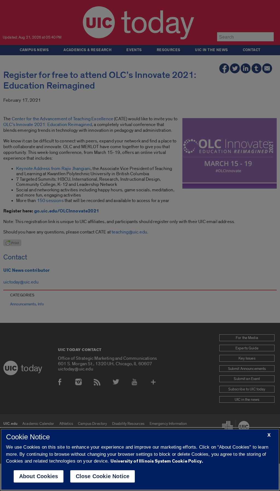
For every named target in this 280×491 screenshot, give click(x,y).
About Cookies (38, 476)
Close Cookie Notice (103, 476)
